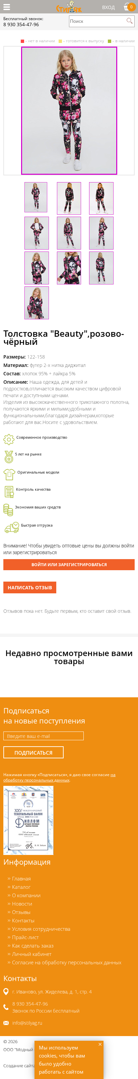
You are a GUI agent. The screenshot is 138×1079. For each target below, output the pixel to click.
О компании (26, 895)
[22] (69, 111)
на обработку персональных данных (59, 777)
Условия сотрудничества (41, 928)
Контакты (23, 920)
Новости (22, 903)
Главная (21, 878)
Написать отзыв (30, 587)
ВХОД (108, 7)
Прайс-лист (25, 937)
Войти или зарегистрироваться (69, 565)
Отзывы (21, 912)
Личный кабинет (32, 954)
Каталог (21, 886)
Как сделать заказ (33, 945)
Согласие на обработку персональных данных (66, 962)
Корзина (131, 6)
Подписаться (33, 752)
